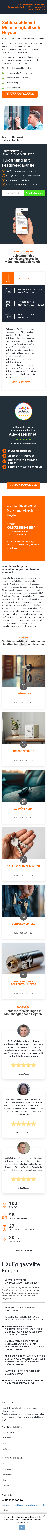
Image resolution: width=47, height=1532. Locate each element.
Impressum (6, 1469)
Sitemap (5, 1486)
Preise (4, 1443)
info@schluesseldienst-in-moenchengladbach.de (17, 532)
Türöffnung (23, 693)
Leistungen (6, 1438)
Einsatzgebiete (8, 1432)
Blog (4, 1480)
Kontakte (6, 1449)
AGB (4, 1464)
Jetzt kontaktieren (21, 382)
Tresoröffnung (23, 751)
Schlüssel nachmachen (23, 866)
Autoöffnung (23, 808)
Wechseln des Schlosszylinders (23, 983)
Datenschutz (7, 1475)
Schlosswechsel (23, 923)
